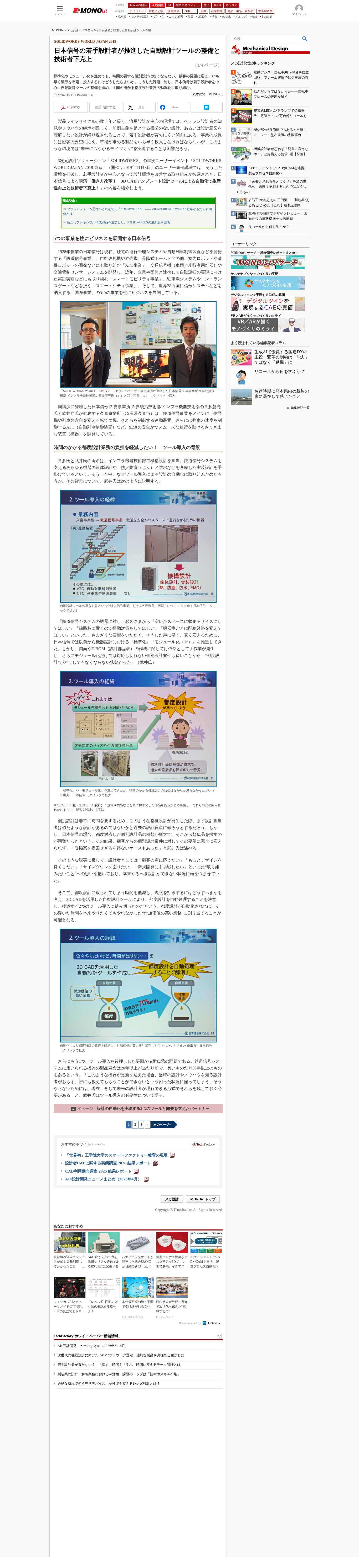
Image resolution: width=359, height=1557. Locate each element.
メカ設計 (72, 30)
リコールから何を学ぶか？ (279, 371)
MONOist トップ (203, 1199)
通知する (109, 107)
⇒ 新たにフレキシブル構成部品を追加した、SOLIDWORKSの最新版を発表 (116, 222)
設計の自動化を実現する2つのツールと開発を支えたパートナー (140, 1108)
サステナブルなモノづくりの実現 (254, 274)
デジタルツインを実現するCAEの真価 (258, 295)
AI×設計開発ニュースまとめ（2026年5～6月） (93, 1346)
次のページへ (162, 1124)
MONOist (58, 30)
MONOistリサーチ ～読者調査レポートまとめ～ (264, 253)
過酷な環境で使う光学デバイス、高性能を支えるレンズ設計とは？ (109, 1383)
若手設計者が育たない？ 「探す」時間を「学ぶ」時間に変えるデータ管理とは (119, 1365)
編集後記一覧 (300, 408)
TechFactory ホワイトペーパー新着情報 (86, 1336)
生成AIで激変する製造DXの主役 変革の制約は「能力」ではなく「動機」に (281, 357)
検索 (305, 38)
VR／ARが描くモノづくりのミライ (256, 316)
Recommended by (190, 1323)
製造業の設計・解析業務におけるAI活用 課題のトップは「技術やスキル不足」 (119, 1374)
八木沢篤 (199, 94)
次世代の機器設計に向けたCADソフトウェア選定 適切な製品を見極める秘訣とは (121, 1355)
